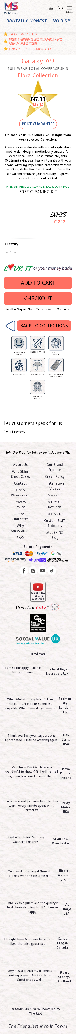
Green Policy (55, 476)
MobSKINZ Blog (54, 535)
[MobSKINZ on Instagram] (33, 571)
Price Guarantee (20, 516)
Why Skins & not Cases (20, 474)
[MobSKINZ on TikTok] (51, 571)
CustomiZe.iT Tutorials (54, 523)
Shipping (55, 495)
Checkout (38, 298)
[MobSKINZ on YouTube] (42, 571)
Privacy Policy (20, 504)
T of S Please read (20, 492)
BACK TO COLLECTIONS (44, 325)
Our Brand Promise (54, 467)
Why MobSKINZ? (20, 528)
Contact (20, 483)
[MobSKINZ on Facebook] (23, 571)
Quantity (11, 244)
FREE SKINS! (55, 513)
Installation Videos (55, 486)
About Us (20, 464)
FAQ (20, 537)
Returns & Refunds (55, 504)
